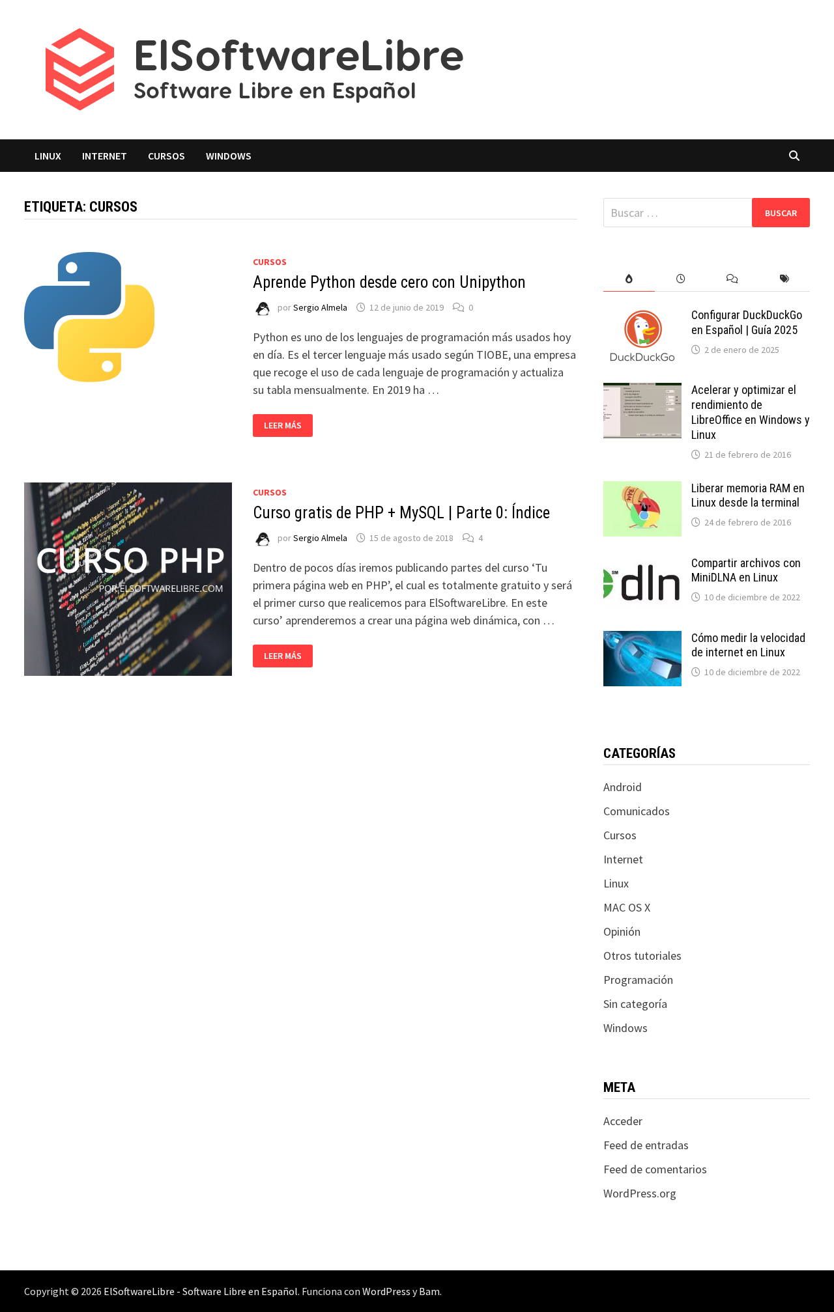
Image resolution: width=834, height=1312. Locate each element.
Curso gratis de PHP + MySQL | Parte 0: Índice (401, 512)
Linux (48, 155)
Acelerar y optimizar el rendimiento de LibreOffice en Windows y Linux (750, 412)
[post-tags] (784, 279)
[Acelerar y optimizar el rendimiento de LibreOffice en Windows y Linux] (642, 391)
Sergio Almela (320, 307)
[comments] (732, 279)
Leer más (287, 425)
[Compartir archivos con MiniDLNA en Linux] (642, 564)
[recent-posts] (680, 279)
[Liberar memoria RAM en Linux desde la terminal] (642, 489)
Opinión (621, 931)
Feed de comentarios (655, 1169)
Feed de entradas (646, 1145)
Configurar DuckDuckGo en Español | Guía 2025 (746, 322)
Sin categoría (635, 1003)
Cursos (166, 155)
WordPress (386, 1291)
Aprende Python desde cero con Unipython (389, 282)
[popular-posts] (629, 279)
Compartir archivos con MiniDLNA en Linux (746, 570)
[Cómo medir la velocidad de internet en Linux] (642, 639)
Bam (429, 1291)
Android (622, 786)
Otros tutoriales (642, 955)
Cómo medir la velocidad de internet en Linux (748, 645)
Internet (104, 155)
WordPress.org (639, 1193)
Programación (638, 979)
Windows (229, 155)
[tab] (629, 279)
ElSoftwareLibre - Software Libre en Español (201, 1291)
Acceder (622, 1120)
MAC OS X (626, 907)
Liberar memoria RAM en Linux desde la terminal (748, 495)
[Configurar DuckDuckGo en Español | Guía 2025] (642, 316)
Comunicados (636, 810)
